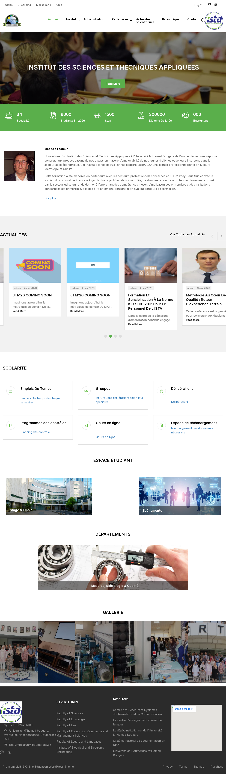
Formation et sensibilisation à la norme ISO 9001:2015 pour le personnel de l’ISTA (94, 302)
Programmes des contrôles (43, 423)
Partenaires (120, 19)
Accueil (53, 19)
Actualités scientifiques (145, 20)
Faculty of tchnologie (70, 719)
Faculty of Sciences (69, 713)
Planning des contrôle (35, 432)
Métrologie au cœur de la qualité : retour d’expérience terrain (152, 299)
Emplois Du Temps (36, 388)
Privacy (168, 766)
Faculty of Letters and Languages (78, 741)
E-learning (24, 4)
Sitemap (199, 766)
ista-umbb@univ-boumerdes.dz (30, 744)
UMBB (9, 4)
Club (59, 4)
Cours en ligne (108, 423)
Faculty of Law (66, 725)
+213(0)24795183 (20, 725)
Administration (94, 19)
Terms (183, 766)
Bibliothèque (171, 19)
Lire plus (50, 198)
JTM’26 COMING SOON (34, 295)
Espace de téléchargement (194, 423)
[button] (105, 336)
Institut (71, 19)
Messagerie (43, 4)
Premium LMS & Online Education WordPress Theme (38, 766)
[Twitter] (9, 752)
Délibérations (182, 388)
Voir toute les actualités (187, 234)
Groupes (103, 388)
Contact (193, 19)
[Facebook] (2, 752)
